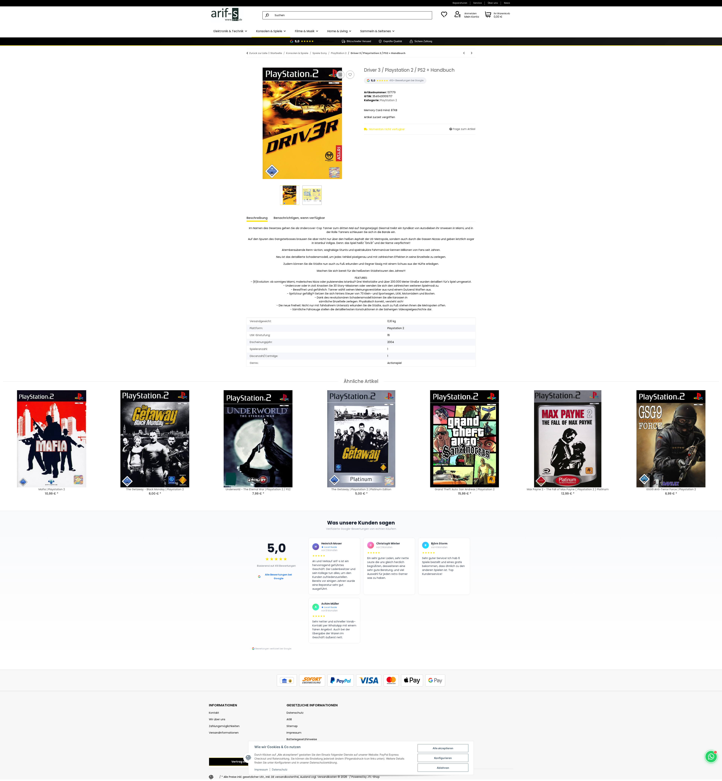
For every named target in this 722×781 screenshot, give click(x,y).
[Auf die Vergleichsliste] (340, 75)
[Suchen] (267, 15)
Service (477, 3)
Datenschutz (279, 769)
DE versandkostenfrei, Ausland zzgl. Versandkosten (304, 777)
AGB (289, 719)
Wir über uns (217, 719)
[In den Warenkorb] (249, 65)
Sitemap (292, 726)
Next (713, 447)
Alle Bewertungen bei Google (278, 576)
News (507, 3)
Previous (9, 447)
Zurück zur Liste (258, 53)
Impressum (261, 769)
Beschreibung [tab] (257, 218)
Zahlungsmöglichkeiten (224, 726)
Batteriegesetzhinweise (302, 739)
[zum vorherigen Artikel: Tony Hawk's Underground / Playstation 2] (464, 53)
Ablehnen (443, 767)
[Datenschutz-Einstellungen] (211, 777)
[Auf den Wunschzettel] (350, 75)
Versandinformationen (224, 733)
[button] (466, 15)
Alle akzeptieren (443, 748)
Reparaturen (460, 3)
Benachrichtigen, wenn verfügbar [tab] (299, 218)
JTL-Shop (373, 777)
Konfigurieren (443, 758)
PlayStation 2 (388, 100)
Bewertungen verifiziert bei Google (273, 648)
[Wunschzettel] (444, 15)
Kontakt (214, 713)
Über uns (493, 3)
